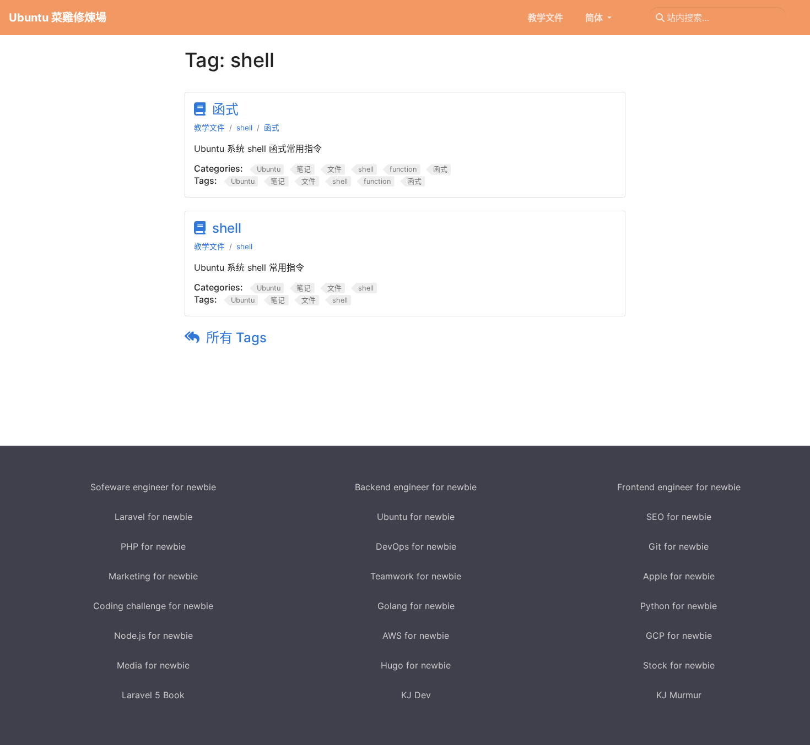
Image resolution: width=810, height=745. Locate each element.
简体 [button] (595, 17)
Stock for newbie (679, 665)
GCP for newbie (679, 635)
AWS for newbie (415, 635)
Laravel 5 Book (153, 694)
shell (244, 127)
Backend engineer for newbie (416, 486)
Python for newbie (678, 605)
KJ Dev (416, 694)
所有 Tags (236, 338)
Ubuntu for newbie (416, 516)
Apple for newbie (679, 576)
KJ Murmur (678, 694)
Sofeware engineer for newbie (153, 486)
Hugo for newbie (416, 665)
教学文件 (209, 127)
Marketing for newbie (153, 576)
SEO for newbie (678, 516)
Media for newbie (153, 665)
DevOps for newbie (416, 546)
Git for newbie (679, 546)
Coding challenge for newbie (153, 605)
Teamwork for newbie (415, 576)
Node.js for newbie (153, 635)
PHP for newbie (153, 546)
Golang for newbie (416, 605)
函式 (225, 109)
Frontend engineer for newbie (679, 486)
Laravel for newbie (153, 516)
